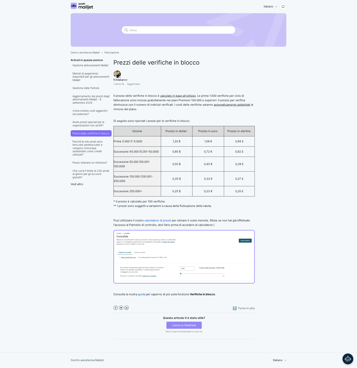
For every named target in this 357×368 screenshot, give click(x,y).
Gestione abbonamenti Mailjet (90, 65)
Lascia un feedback (184, 325)
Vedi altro (77, 184)
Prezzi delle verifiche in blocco (91, 133)
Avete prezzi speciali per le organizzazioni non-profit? (88, 123)
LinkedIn (126, 307)
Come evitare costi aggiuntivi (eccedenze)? (90, 112)
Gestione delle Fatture (86, 87)
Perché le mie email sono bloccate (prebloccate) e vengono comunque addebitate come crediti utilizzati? (87, 148)
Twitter (121, 307)
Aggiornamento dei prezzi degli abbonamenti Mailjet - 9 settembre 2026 (91, 99)
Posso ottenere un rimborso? (90, 162)
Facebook (115, 307)
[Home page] (82, 8)
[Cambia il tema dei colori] (283, 6)
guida (141, 294)
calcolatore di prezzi (157, 220)
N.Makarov (120, 79)
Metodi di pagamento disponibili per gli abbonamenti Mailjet (91, 76)
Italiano (269, 6)
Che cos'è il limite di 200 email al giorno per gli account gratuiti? (91, 174)
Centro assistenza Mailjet (85, 52)
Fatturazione (111, 52)
